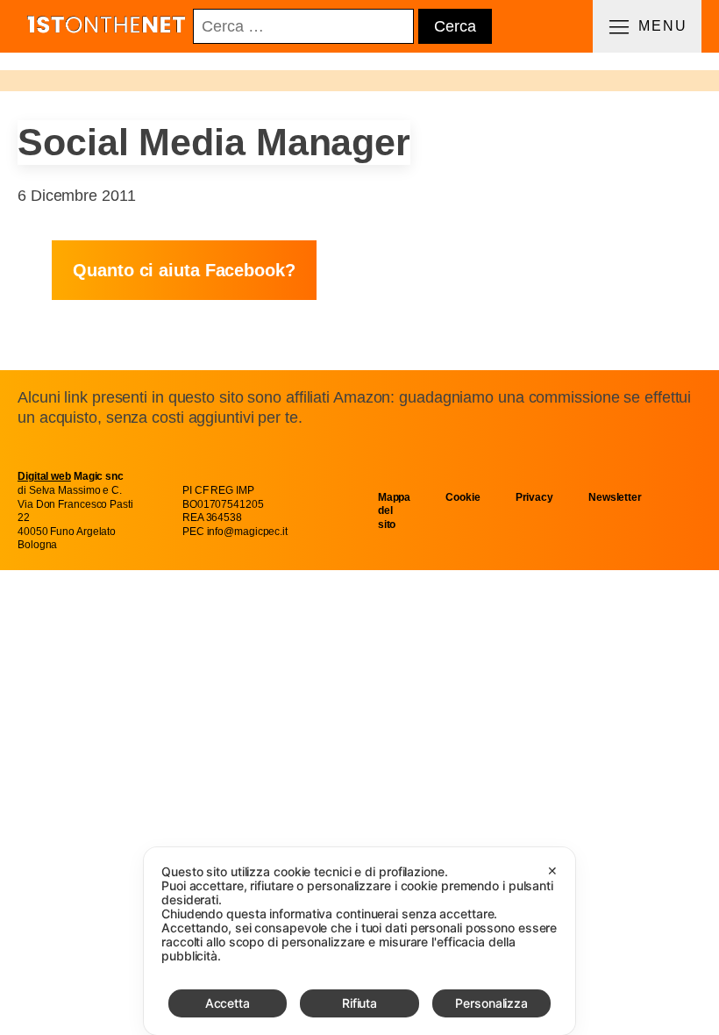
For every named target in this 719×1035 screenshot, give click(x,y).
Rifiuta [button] (359, 1003)
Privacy (534, 497)
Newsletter (615, 497)
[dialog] (359, 941)
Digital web (44, 476)
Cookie (462, 497)
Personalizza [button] (491, 1003)
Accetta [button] (227, 1003)
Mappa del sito (394, 511)
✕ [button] (552, 870)
